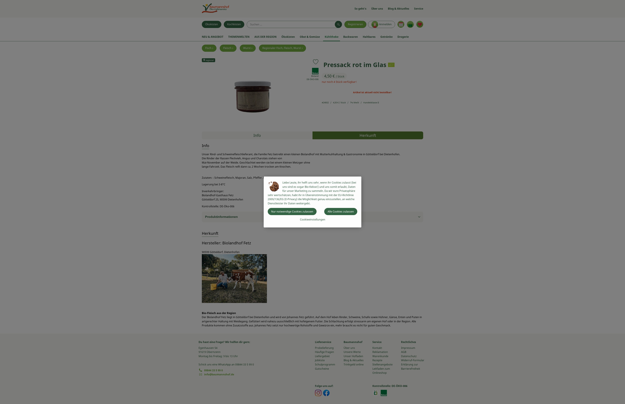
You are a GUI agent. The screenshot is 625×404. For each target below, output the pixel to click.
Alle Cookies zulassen (341, 211)
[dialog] (312, 202)
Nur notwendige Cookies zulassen (292, 211)
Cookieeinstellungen (312, 219)
